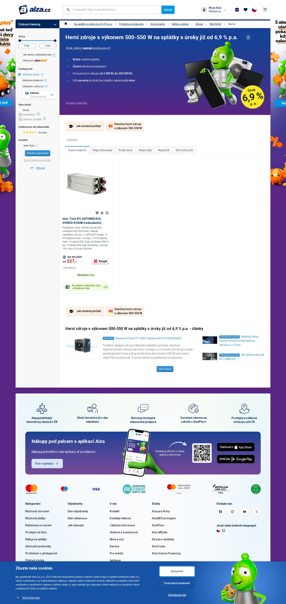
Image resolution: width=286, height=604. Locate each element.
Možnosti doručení (37, 511)
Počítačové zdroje (229, 337)
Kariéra (114, 546)
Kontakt (114, 511)
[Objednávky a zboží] (237, 9)
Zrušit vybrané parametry (37, 160)
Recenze (108, 338)
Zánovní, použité (32, 119)
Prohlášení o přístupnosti (41, 553)
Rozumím (177, 571)
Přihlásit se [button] (215, 11)
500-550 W (215, 24)
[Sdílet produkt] (248, 37)
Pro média (116, 553)
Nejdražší (163, 150)
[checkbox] (37, 55)
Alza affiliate (159, 532)
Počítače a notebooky (131, 24)
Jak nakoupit (76, 525)
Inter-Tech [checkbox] (29, 145)
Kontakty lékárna (120, 518)
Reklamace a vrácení (38, 525)
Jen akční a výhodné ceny (37, 54)
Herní (231, 24)
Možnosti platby (35, 518)
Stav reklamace (77, 518)
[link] (37, 168)
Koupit (103, 261)
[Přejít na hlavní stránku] (35, 10)
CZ (223, 530)
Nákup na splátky (35, 539)
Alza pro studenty (163, 539)
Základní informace (122, 525)
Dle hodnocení (184, 150)
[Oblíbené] (245, 9)
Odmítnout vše (177, 595)
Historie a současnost (124, 532)
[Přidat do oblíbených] (97, 213)
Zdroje (199, 24)
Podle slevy (125, 150)
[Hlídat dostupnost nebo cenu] (102, 213)
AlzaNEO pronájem (164, 518)
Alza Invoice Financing (166, 553)
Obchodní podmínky (38, 546)
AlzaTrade (158, 546)
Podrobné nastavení (177, 583)
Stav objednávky (78, 511)
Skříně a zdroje (180, 24)
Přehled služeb (34, 560)
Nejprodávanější (102, 150)
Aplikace (115, 560)
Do (55, 40)
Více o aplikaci (44, 463)
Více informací (31, 597)
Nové (26, 110)
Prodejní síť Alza (35, 532)
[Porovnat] (107, 213)
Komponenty (158, 24)
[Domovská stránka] (65, 24)
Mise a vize (117, 539)
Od (19, 40)
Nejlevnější (145, 150)
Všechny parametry (37, 153)
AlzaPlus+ (158, 525)
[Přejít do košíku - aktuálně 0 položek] (265, 9)
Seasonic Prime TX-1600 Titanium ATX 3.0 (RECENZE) (148, 338)
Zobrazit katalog (29, 24)
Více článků (165, 369)
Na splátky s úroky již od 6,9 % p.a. (93, 24)
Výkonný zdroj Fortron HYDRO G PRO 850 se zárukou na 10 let (238, 341)
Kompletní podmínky (76, 103)
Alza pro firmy (161, 511)
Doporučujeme (77, 150)
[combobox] (112, 10)
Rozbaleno (29, 114)
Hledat (168, 9)
